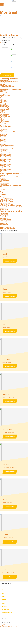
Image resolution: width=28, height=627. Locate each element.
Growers (4, 603)
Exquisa (5, 254)
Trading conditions (7, 612)
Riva (4, 570)
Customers (4, 606)
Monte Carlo (7, 429)
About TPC (4, 590)
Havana (5, 499)
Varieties (4, 599)
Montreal (6, 359)
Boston (5, 535)
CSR (3, 593)
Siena (4, 289)
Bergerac (5, 464)
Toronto (5, 394)
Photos (3, 596)
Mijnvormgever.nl (12, 626)
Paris (4, 324)
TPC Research (5, 609)
